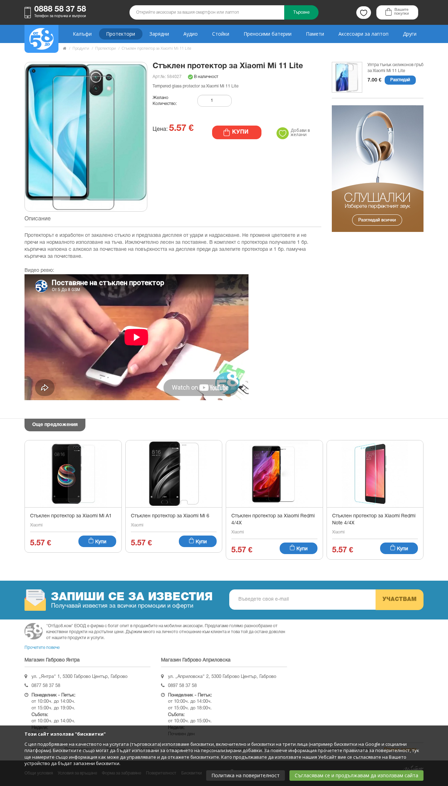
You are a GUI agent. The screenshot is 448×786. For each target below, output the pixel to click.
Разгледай (400, 80)
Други (409, 33)
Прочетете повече (41, 648)
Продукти (80, 48)
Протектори (120, 33)
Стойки (220, 33)
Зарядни (159, 33)
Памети (315, 33)
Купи (100, 542)
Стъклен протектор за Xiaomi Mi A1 (71, 516)
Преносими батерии (268, 33)
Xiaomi (36, 525)
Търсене (301, 12)
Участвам (399, 599)
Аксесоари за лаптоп (363, 33)
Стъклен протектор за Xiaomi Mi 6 (170, 516)
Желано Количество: (165, 101)
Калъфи (82, 33)
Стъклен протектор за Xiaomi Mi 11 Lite (156, 48)
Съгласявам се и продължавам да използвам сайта (356, 775)
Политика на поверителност (245, 775)
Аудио (190, 33)
